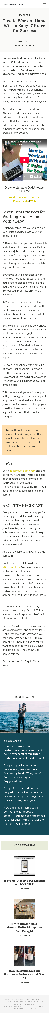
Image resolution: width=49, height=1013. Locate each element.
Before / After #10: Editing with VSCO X (24, 882)
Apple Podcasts (18, 197)
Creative (24, 889)
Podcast (24, 15)
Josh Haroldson (12, 4)
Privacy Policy (36, 1002)
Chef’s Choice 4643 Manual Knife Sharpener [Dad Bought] (24, 927)
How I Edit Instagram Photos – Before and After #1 (24, 974)
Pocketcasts (21, 201)
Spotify (34, 197)
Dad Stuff (24, 935)
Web (33, 201)
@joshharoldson (12, 567)
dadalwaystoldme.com (22, 470)
